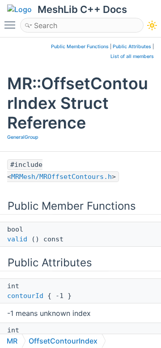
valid (17, 239)
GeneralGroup (22, 137)
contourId (25, 296)
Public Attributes (132, 47)
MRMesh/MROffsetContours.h (61, 177)
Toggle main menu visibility (12, 25)
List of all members (132, 56)
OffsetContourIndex (63, 340)
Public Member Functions (80, 47)
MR (12, 340)
